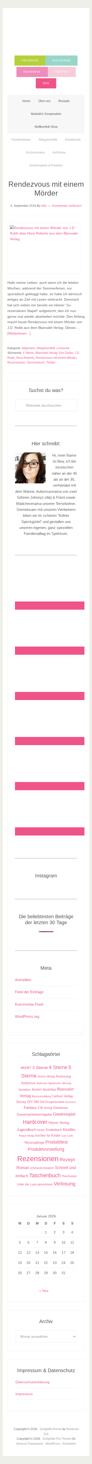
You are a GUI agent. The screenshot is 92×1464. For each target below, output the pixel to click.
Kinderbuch (54, 1130)
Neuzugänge (34, 1142)
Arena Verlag (46, 1076)
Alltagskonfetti (45, 348)
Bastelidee (25, 1089)
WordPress (52, 1443)
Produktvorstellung (46, 1149)
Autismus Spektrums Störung (53, 1083)
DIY (30, 1102)
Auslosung (63, 1076)
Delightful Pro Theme (57, 1438)
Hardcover (35, 1122)
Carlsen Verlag (62, 1096)
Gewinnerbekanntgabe (34, 1114)
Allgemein (28, 348)
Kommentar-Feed (29, 1004)
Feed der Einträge (29, 992)
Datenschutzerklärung (32, 1382)
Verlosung (64, 1183)
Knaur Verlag (26, 1135)
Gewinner (60, 1108)
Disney (21, 1102)
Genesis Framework (29, 1443)
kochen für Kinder (47, 1135)
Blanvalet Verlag (46, 353)
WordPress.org (27, 1016)
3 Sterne (40, 1067)
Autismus (28, 1083)
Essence (70, 1101)
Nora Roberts (25, 358)
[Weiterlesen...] (19, 333)
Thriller (50, 362)
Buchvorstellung (41, 1096)
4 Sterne (28, 353)
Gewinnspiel (64, 1114)
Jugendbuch (26, 1129)
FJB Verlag (45, 1108)
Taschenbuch (36, 362)
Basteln (37, 1089)
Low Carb (67, 1135)
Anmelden (23, 980)
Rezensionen (16, 362)
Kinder (41, 1129)
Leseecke (62, 348)
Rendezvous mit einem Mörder (56, 358)
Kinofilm (69, 1129)
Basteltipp (49, 1089)
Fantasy (30, 1107)
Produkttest (56, 1142)
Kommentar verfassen (66, 206)
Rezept (67, 1159)
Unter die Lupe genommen (35, 1184)
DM (36, 1102)
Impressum (24, 1394)
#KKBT (26, 1068)
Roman (22, 1168)
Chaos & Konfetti (46, 33)
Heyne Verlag (58, 1122)
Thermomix (69, 1176)
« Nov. (44, 1291)
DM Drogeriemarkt (52, 1102)
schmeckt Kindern (42, 1168)
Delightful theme (51, 1429)
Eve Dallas (66, 353)
